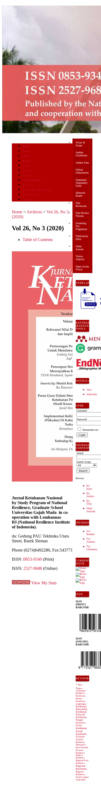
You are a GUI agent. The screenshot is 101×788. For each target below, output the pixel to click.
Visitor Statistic (80, 258)
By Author (90, 495)
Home (26, 146)
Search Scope (83, 461)
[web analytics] (21, 583)
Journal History (32, 194)
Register (28, 160)
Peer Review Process (82, 214)
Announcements (32, 180)
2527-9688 (32, 568)
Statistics (28, 184)
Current (27, 170)
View (89, 389)
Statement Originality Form (82, 182)
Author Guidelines (81, 154)
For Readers (90, 533)
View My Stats (44, 583)
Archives (28, 175)
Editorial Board (80, 194)
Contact (27, 199)
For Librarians (91, 548)
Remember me (90, 429)
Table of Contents (38, 239)
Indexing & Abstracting (37, 189)
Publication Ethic (82, 238)
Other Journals (90, 510)
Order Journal (79, 248)
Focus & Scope (80, 144)
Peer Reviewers (81, 204)
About (26, 151)
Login (26, 155)
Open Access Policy (82, 268)
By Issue (89, 487)
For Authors (90, 540)
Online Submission (82, 171)
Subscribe (91, 394)
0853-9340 (32, 559)
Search (26, 165)
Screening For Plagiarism (81, 226)
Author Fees (82, 162)
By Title (89, 502)
